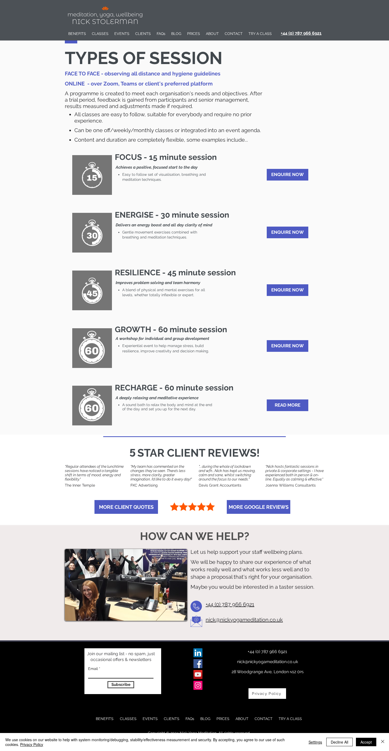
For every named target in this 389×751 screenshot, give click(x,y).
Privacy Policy (31, 744)
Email (93, 669)
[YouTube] (197, 674)
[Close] (382, 742)
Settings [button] (315, 742)
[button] (100, 33)
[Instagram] (197, 685)
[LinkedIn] (197, 652)
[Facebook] (197, 663)
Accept (366, 742)
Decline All (339, 742)
